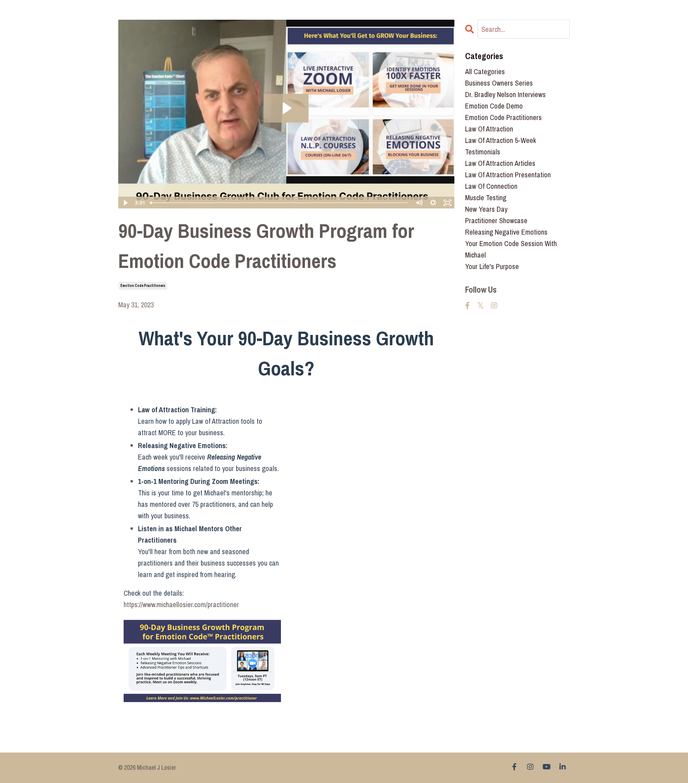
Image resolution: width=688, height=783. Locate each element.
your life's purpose (492, 266)
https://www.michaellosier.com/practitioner (181, 604)
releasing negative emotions (506, 232)
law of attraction (489, 129)
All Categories (485, 71)
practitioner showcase (496, 220)
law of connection (491, 186)
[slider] (279, 203)
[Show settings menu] (433, 203)
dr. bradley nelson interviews (505, 94)
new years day (486, 209)
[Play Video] (125, 203)
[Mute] (419, 203)
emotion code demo (494, 106)
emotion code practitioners (142, 285)
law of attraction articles (500, 163)
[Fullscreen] (447, 203)
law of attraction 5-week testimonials (500, 146)
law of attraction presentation (508, 174)
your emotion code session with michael (511, 249)
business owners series (499, 83)
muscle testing (485, 197)
